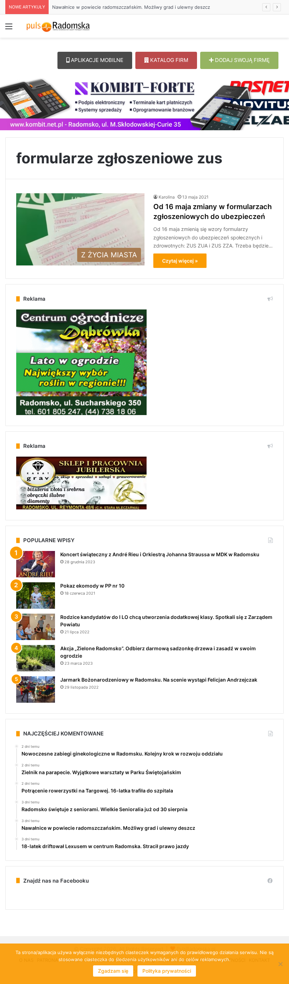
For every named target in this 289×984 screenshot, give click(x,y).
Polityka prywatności (166, 971)
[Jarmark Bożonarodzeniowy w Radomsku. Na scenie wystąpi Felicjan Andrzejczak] (35, 689)
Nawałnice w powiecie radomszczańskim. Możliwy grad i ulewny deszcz (131, 7)
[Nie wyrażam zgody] (280, 963)
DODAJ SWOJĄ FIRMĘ (242, 60)
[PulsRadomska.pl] (58, 26)
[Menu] (8, 29)
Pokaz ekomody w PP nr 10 (92, 586)
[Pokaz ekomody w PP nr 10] (35, 595)
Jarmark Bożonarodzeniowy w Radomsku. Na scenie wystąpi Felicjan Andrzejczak (158, 680)
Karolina (167, 197)
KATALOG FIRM (168, 60)
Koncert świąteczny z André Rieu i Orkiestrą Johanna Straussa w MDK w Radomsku (159, 554)
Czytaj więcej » (180, 261)
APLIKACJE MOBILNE (96, 60)
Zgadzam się (113, 971)
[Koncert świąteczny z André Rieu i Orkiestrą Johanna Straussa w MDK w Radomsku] (35, 564)
